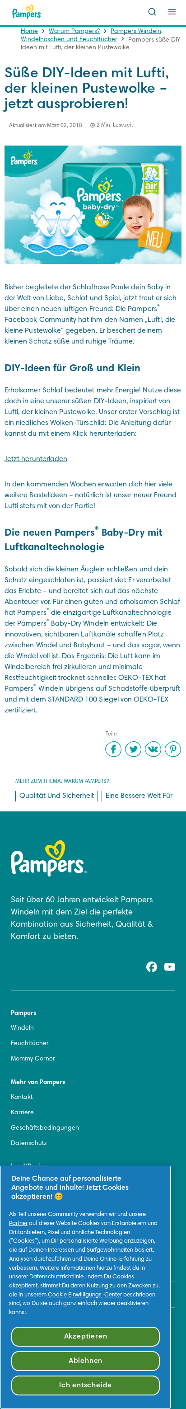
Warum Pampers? (74, 31)
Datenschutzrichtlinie (56, 1277)
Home (29, 31)
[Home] (26, 12)
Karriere (22, 1113)
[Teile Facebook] (113, 749)
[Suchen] (152, 12)
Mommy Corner (33, 1059)
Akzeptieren (85, 1336)
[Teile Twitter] (133, 749)
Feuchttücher (30, 1044)
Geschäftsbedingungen (45, 1128)
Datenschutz (29, 1143)
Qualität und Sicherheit (56, 796)
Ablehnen (85, 1361)
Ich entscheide (85, 1385)
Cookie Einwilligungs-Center (85, 1295)
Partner (18, 1224)
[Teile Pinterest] (173, 749)
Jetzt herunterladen (36, 459)
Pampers (23, 1013)
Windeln (22, 1028)
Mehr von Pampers (38, 1082)
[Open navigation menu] (172, 12)
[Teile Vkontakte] (153, 749)
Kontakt (22, 1097)
